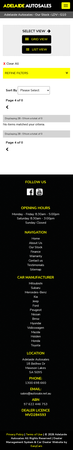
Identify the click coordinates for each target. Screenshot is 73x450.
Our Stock (42, 15)
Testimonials (35, 265)
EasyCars (36, 446)
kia (36, 297)
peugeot (36, 310)
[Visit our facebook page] (31, 193)
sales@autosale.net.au (35, 393)
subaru (35, 288)
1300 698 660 (35, 383)
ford (36, 306)
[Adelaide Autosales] (36, 6)
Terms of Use (34, 434)
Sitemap (35, 269)
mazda (35, 332)
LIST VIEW (39, 49)
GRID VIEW (39, 39)
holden (36, 336)
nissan (35, 314)
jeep (36, 301)
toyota (35, 345)
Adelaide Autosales (18, 15)
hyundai (35, 323)
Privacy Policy (15, 434)
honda (35, 341)
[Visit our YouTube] (40, 193)
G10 (63, 15)
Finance (36, 252)
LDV (55, 15)
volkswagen (35, 328)
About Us (35, 243)
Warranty (35, 256)
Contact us (36, 260)
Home (36, 238)
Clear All (12, 64)
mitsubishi (35, 283)
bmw (35, 319)
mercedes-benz (36, 292)
